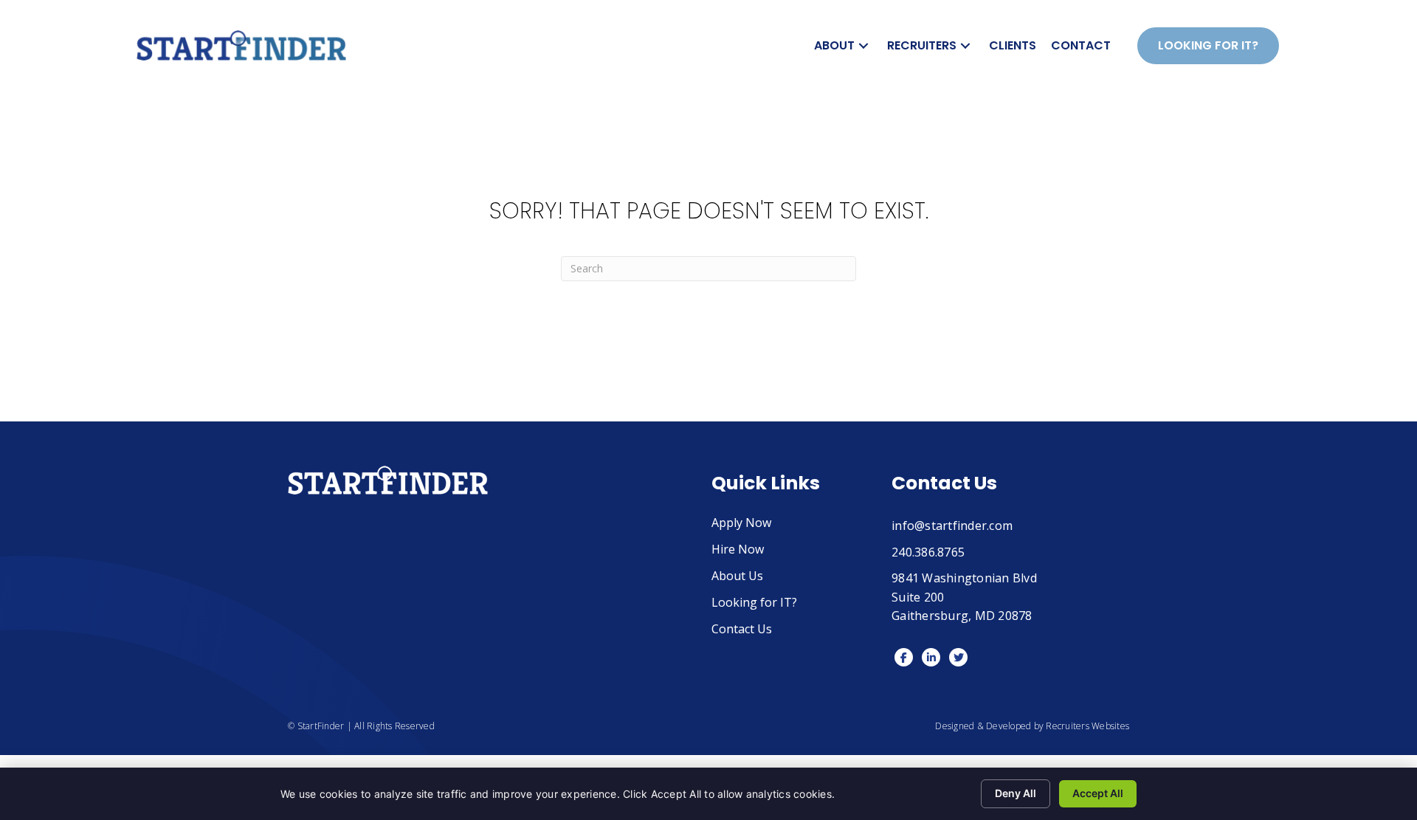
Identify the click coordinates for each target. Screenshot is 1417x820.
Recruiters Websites (1087, 726)
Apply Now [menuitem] (741, 524)
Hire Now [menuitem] (737, 550)
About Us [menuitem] (737, 577)
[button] (863, 45)
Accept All (1097, 793)
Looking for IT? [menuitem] (754, 603)
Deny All (1015, 793)
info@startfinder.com (952, 525)
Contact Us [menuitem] (741, 630)
